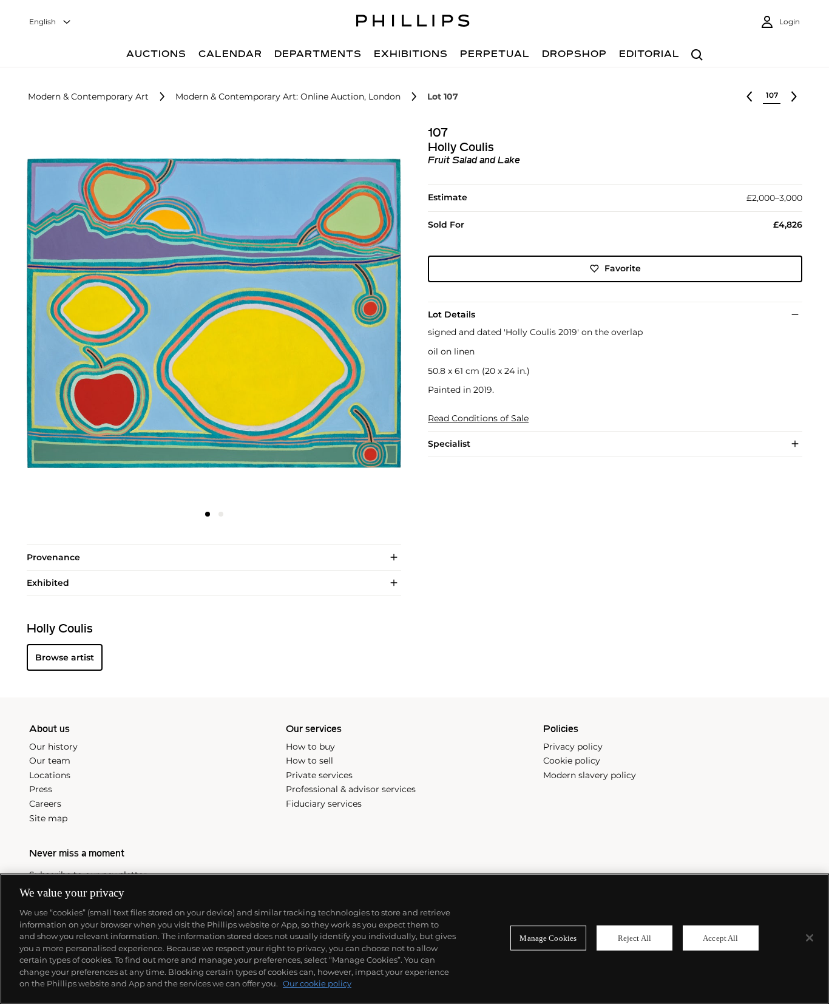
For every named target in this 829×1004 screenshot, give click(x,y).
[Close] (809, 937)
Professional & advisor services (351, 789)
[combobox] (50, 22)
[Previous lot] (749, 96)
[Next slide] (339, 314)
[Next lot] (793, 96)
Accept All (720, 937)
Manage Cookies (548, 937)
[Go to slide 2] (221, 514)
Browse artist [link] (64, 657)
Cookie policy (571, 760)
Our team (49, 760)
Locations (49, 775)
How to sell (309, 760)
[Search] (697, 55)
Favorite (622, 268)
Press (40, 789)
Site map (48, 818)
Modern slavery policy (589, 775)
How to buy (310, 746)
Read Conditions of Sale (478, 418)
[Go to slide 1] (208, 514)
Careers (45, 803)
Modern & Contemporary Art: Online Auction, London (288, 97)
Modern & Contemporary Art (88, 97)
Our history (53, 746)
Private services (319, 775)
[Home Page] (413, 22)
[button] (210, 313)
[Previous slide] (89, 314)
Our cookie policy (317, 983)
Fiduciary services (324, 803)
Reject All (634, 937)
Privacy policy (573, 746)
